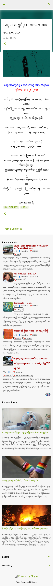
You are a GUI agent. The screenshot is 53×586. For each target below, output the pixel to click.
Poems (24, 207)
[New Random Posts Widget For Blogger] (48, 395)
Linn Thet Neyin (11, 207)
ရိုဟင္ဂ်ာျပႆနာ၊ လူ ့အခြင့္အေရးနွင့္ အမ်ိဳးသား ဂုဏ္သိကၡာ (25, 529)
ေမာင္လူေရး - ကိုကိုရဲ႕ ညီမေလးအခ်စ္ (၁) (20, 480)
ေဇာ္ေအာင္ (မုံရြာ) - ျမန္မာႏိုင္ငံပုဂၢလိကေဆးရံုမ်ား (25, 432)
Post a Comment (13, 228)
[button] (5, 44)
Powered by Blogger (28, 576)
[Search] (49, 4)
